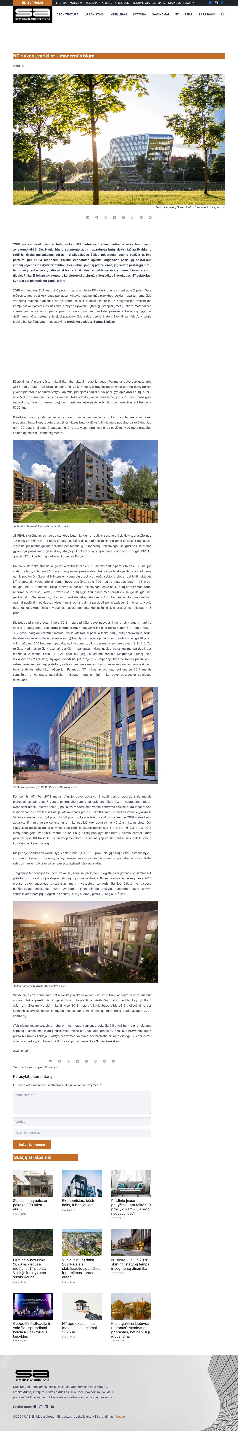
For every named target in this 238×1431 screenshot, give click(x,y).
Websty (120, 1416)
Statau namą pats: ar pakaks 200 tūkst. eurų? (30, 1204)
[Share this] (96, 217)
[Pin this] (123, 217)
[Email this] (87, 217)
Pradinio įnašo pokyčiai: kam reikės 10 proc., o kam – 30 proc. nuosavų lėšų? (131, 1207)
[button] (223, 14)
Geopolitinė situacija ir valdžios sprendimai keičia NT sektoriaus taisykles (31, 1330)
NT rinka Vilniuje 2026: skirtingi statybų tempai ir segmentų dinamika (130, 1264)
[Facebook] (34, 1406)
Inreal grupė (33, 1067)
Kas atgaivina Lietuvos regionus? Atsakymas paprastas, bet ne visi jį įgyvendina (130, 1330)
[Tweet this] (105, 217)
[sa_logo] (32, 14)
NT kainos (51, 1067)
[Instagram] (40, 1406)
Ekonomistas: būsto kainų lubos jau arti (78, 1202)
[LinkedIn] (46, 1406)
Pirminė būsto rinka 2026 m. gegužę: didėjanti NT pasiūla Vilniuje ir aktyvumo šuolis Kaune (29, 1268)
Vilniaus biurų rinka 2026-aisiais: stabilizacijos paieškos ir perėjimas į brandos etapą (81, 1268)
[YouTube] (52, 1406)
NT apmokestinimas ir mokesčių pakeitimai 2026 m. (80, 1327)
